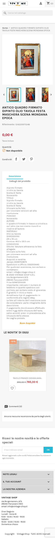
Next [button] (46, 366)
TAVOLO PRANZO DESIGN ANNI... (27, 378)
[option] (27, 366)
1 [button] (5, 397)
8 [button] (26, 397)
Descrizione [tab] (15, 176)
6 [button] (20, 397)
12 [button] (37, 397)
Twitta (24, 159)
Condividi (16, 159)
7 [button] (23, 397)
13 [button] (40, 397)
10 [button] (32, 397)
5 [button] (17, 397)
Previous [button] (8, 366)
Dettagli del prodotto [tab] (20, 181)
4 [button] (14, 397)
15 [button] (46, 397)
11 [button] (34, 397)
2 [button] (8, 397)
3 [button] (11, 397)
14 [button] (43, 397)
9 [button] (29, 397)
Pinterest (31, 159)
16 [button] (49, 397)
